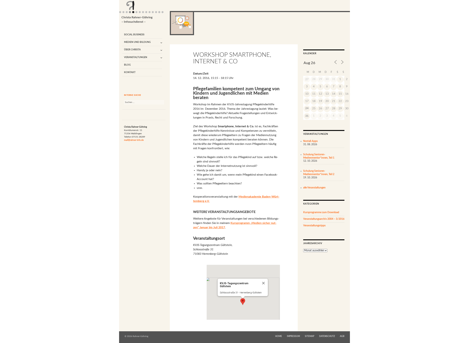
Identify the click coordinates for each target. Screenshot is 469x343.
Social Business (134, 35)
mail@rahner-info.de (134, 140)
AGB (342, 336)
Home (278, 336)
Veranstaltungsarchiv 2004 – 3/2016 (323, 219)
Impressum (293, 336)
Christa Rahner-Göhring (136, 19)
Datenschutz (327, 336)
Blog (127, 65)
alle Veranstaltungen (314, 187)
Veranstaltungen (135, 57)
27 (307, 79)
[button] (242, 301)
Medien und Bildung (137, 42)
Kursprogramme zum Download (321, 212)
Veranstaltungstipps (314, 225)
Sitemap (309, 336)
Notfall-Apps (310, 141)
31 (307, 115)
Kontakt (130, 72)
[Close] (263, 283)
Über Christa (132, 50)
